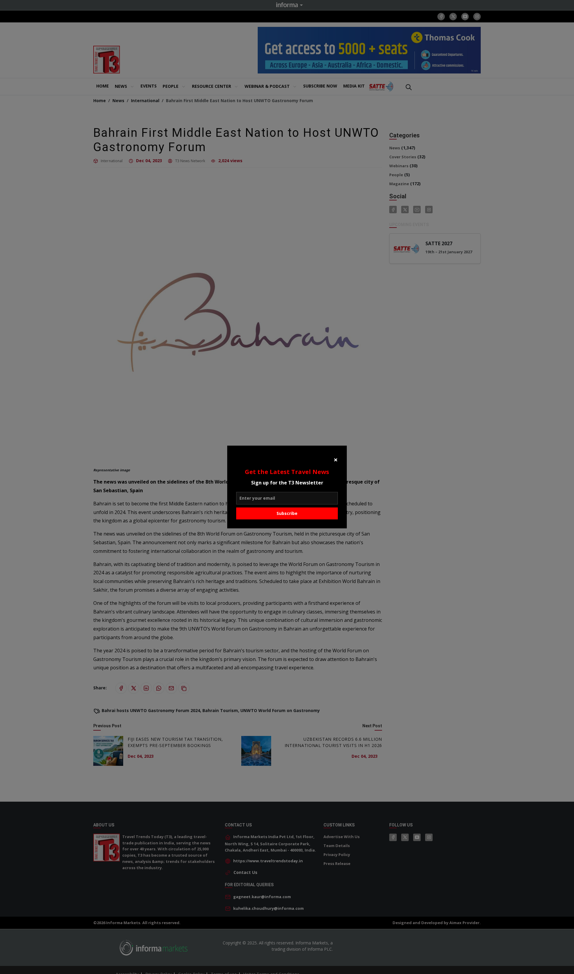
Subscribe (287, 513)
